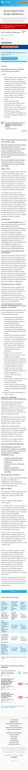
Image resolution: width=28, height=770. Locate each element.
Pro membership (14, 719)
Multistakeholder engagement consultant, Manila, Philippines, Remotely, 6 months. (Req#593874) (7, 695)
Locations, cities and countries (14, 729)
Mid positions (14, 738)
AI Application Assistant (11, 128)
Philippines (5, 39)
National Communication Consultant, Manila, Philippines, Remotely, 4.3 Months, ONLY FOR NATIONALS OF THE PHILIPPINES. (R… (8, 681)
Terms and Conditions (17, 755)
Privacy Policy (7, 755)
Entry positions (14, 736)
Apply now (14, 591)
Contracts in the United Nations (14, 732)
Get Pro (24, 1)
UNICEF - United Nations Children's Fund (7, 687)
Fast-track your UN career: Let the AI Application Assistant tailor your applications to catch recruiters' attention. (15, 124)
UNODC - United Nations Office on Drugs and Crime (7, 673)
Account (24, 5)
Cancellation (14, 757)
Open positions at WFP (7, 35)
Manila (3, 675)
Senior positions (14, 740)
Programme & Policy (6, 42)
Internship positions (14, 734)
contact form (10, 752)
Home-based (5, 689)
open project (22, 752)
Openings (4, 5)
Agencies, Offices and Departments (14, 727)
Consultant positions (14, 742)
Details (24, 130)
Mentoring (11, 5)
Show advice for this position (10, 47)
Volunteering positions (14, 744)
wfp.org (3, 658)
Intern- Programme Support (8, 670)
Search (18, 5)
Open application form (9, 58)
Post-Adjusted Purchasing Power (14, 723)
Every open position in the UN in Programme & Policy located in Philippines (13, 706)
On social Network (14, 725)
